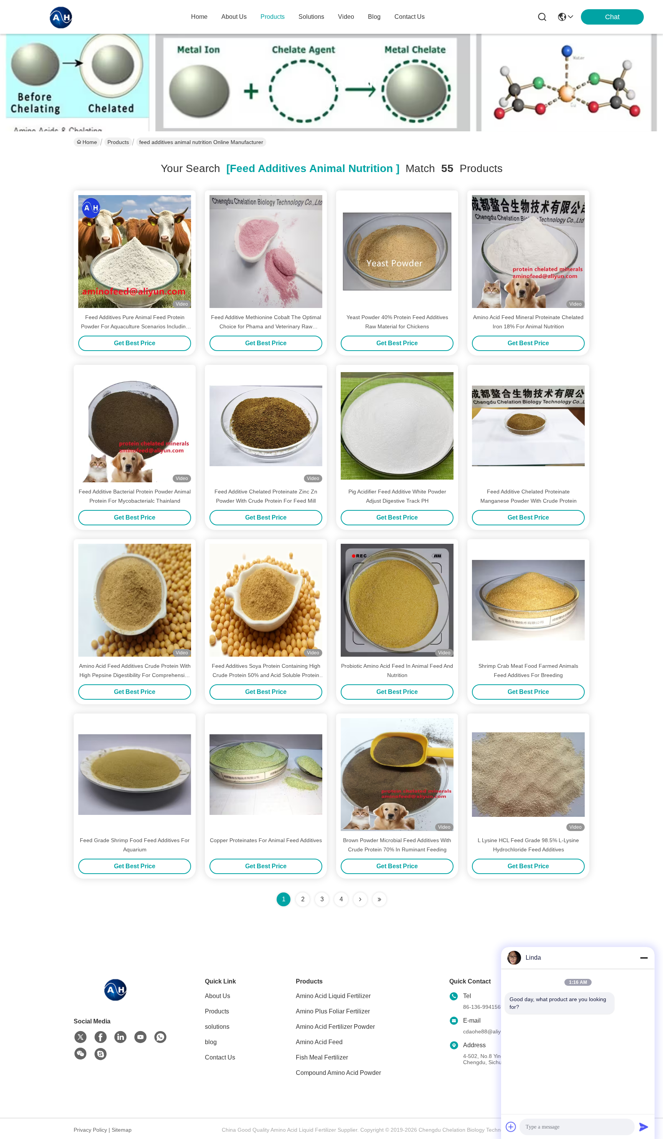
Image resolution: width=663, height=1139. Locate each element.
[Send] (644, 1126)
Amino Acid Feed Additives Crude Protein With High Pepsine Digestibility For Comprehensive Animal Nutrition (135, 675)
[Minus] (643, 957)
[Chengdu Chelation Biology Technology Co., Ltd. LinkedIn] (120, 1037)
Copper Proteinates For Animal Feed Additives (266, 840)
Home (199, 16)
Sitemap (122, 1130)
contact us (409, 16)
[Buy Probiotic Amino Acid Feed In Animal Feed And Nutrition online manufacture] (397, 600)
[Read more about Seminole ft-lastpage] (379, 899)
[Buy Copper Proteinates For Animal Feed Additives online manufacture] (265, 774)
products (273, 16)
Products (118, 142)
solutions (311, 16)
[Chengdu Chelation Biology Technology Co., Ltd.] (61, 16)
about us (234, 16)
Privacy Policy (90, 1130)
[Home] (116, 998)
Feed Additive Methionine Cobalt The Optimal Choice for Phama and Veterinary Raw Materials (266, 326)
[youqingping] (100, 1054)
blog (374, 16)
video (346, 16)
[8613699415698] (160, 1037)
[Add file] (511, 1126)
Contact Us (220, 1057)
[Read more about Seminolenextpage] (360, 899)
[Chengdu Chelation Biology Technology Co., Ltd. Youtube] (140, 1037)
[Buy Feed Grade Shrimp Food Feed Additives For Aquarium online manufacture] (134, 774)
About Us (217, 996)
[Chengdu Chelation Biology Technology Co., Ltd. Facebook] (100, 1037)
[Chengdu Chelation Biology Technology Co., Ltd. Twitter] (80, 1037)
